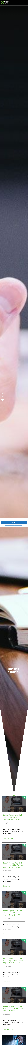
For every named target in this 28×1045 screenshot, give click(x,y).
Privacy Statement (18, 525)
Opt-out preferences (9, 525)
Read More (14, 819)
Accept (14, 522)
